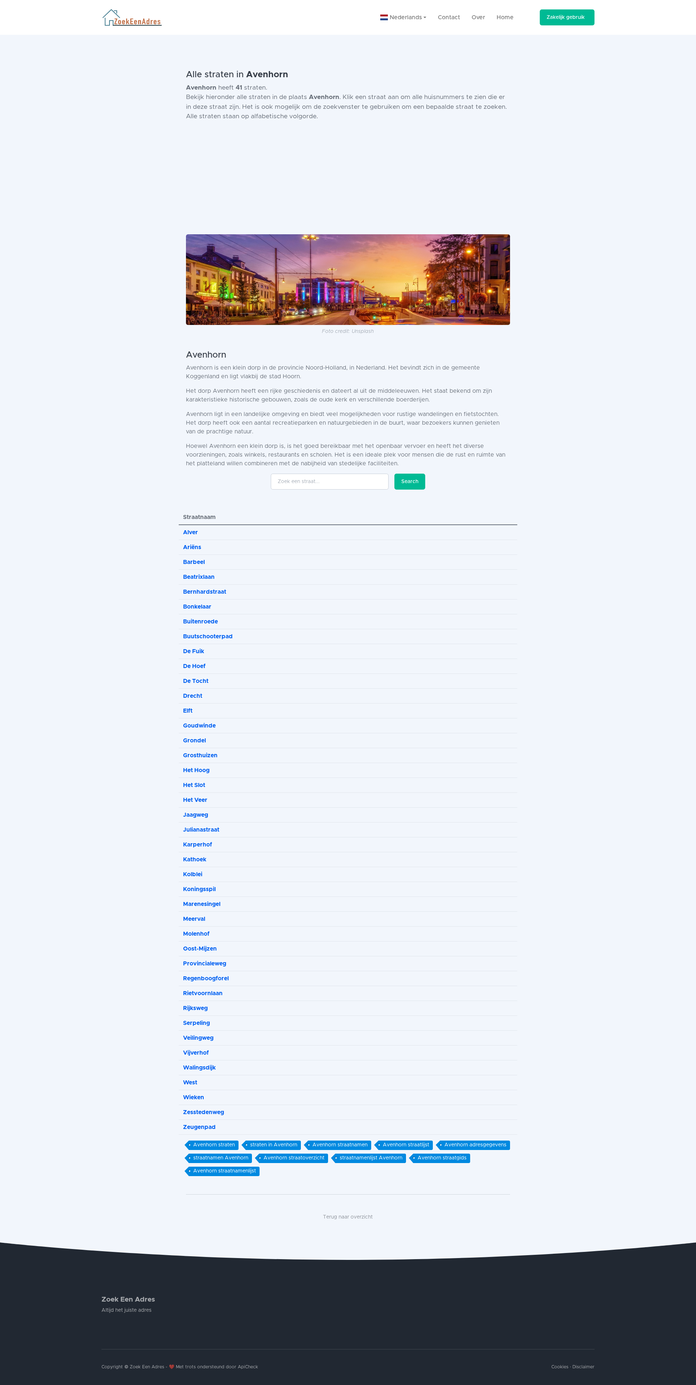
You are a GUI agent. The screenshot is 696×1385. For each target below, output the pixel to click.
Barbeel (194, 562)
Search (409, 481)
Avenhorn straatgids (442, 1158)
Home (505, 17)
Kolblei (192, 874)
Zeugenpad (199, 1127)
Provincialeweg (204, 963)
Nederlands (405, 17)
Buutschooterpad (208, 636)
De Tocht (195, 681)
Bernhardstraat (204, 592)
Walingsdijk (199, 1068)
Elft (187, 711)
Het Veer (195, 800)
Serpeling (196, 1023)
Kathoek (194, 859)
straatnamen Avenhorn (220, 1158)
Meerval (194, 919)
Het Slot (194, 785)
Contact (449, 17)
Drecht (192, 696)
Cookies (559, 1367)
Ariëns (192, 547)
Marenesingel (201, 904)
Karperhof (197, 845)
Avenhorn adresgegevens (475, 1144)
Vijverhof (196, 1053)
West (190, 1082)
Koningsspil (199, 889)
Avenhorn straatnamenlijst (224, 1171)
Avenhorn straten (214, 1144)
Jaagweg (195, 815)
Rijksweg (195, 1008)
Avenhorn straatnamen (340, 1144)
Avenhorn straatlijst (406, 1144)
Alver (190, 532)
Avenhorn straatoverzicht (294, 1158)
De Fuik (193, 651)
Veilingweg (198, 1038)
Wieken (193, 1097)
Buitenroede (200, 622)
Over (478, 17)
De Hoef (194, 666)
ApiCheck (248, 1367)
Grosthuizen (200, 755)
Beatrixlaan (199, 577)
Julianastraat (201, 830)
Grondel (194, 740)
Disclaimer (583, 1367)
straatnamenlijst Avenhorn (371, 1158)
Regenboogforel (206, 978)
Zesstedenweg (203, 1112)
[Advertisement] (348, 177)
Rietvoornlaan (203, 993)
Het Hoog (196, 770)
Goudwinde (199, 726)
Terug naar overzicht (348, 1217)
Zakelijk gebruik (566, 17)
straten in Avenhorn (273, 1144)
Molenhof (196, 934)
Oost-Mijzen (200, 949)
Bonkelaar (197, 607)
